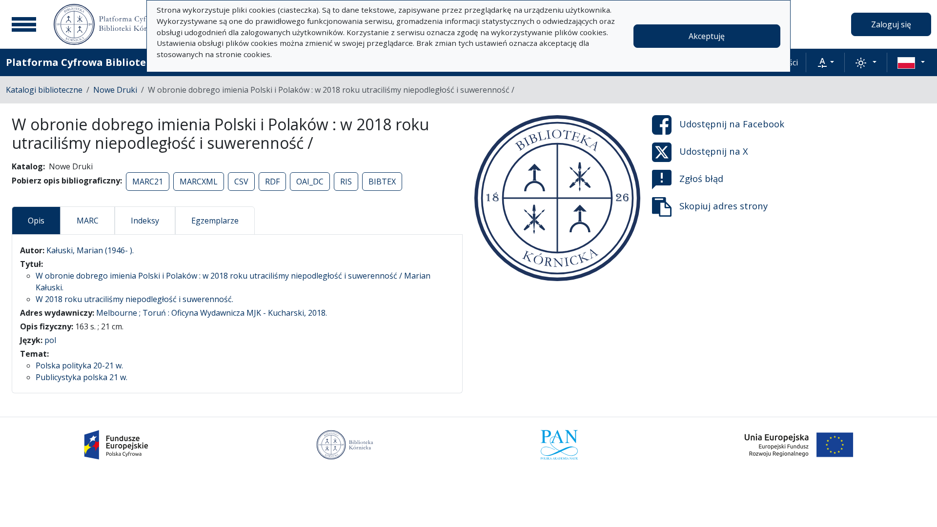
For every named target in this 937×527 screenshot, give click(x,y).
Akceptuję (707, 36)
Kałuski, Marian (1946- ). (90, 250)
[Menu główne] (24, 24)
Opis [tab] (36, 220)
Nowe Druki (115, 89)
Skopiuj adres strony (723, 206)
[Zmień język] (911, 62)
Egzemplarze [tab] (215, 220)
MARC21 (147, 181)
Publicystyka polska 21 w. (81, 377)
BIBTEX (382, 181)
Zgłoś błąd (701, 178)
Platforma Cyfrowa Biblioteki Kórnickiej (108, 62)
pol (50, 340)
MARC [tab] (88, 220)
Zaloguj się (891, 24)
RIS (346, 181)
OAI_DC (310, 181)
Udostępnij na (731, 124)
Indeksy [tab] (145, 220)
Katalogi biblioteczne (44, 89)
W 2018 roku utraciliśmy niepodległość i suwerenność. (134, 299)
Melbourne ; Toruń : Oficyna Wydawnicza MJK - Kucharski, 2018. (211, 312)
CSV (241, 181)
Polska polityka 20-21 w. (79, 365)
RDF (272, 181)
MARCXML (199, 181)
